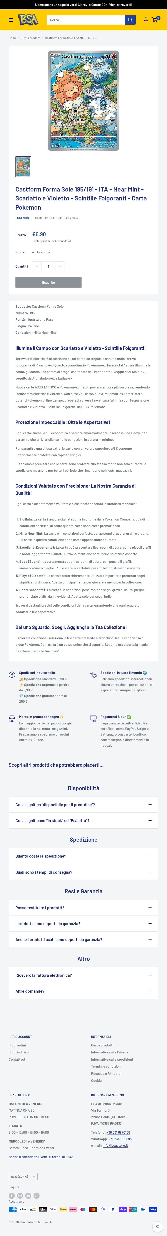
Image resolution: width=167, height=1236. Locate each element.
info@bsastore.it (115, 1145)
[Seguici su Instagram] (20, 1195)
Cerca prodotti (102, 1045)
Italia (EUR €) (19, 1176)
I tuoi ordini (17, 1045)
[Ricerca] (130, 20)
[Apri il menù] (11, 20)
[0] (154, 19)
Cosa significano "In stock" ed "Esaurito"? (52, 820)
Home (13, 38)
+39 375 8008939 (121, 1139)
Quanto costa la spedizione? (40, 855)
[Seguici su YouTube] (28, 1195)
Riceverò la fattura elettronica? (43, 975)
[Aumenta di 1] (60, 266)
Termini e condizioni (106, 1066)
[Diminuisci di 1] (37, 266)
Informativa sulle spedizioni (112, 1059)
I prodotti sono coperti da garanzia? (47, 923)
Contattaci (17, 1059)
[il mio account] (146, 19)
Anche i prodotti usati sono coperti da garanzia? (58, 939)
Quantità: (22, 266)
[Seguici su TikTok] (36, 1195)
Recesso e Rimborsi (106, 1073)
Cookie (96, 1080)
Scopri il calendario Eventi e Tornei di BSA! (41, 1157)
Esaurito (48, 282)
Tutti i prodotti (31, 38)
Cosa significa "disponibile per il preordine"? (55, 804)
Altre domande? (30, 991)
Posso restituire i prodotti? (39, 907)
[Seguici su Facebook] (12, 1195)
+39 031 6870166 (118, 1132)
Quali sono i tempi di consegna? (43, 872)
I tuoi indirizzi (19, 1052)
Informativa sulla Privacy (109, 1052)
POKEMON (22, 218)
